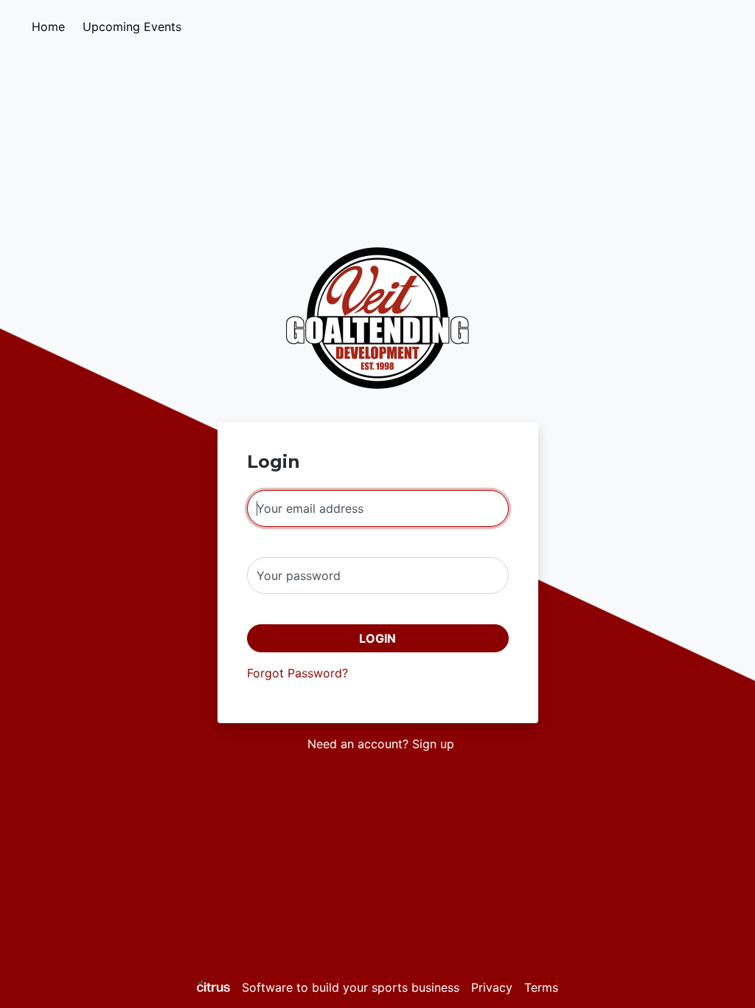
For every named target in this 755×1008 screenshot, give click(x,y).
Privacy (491, 987)
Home (48, 26)
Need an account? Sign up (380, 743)
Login (377, 638)
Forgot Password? (297, 673)
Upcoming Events (132, 26)
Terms (541, 987)
